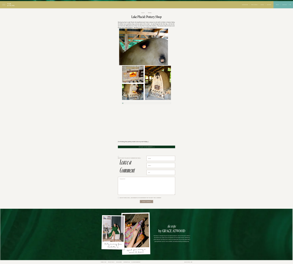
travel (150, 12)
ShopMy (269, 4)
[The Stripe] (10, 4)
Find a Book (254, 4)
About (277, 4)
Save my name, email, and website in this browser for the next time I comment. (140, 197)
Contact (284, 4)
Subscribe (245, 4)
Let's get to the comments (146, 146)
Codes (262, 4)
